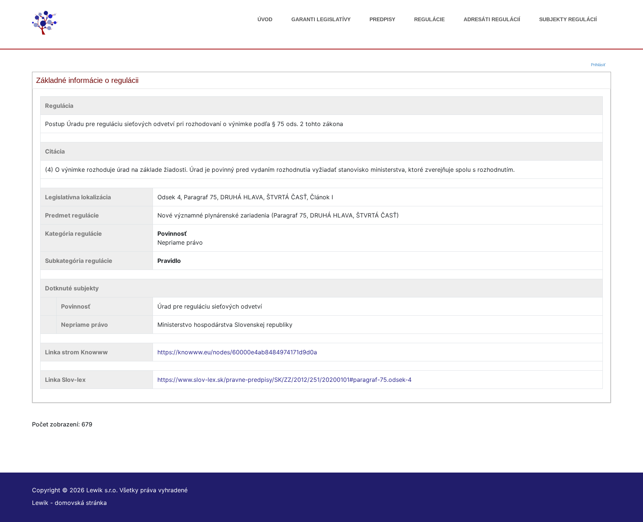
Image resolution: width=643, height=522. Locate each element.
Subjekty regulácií (568, 19)
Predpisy (382, 19)
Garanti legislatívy (321, 19)
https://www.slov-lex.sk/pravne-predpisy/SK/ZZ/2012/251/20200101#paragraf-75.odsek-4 (284, 379)
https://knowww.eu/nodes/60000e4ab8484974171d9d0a (237, 352)
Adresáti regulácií (492, 19)
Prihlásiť (598, 64)
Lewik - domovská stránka (69, 502)
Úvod (264, 19)
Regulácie (429, 19)
